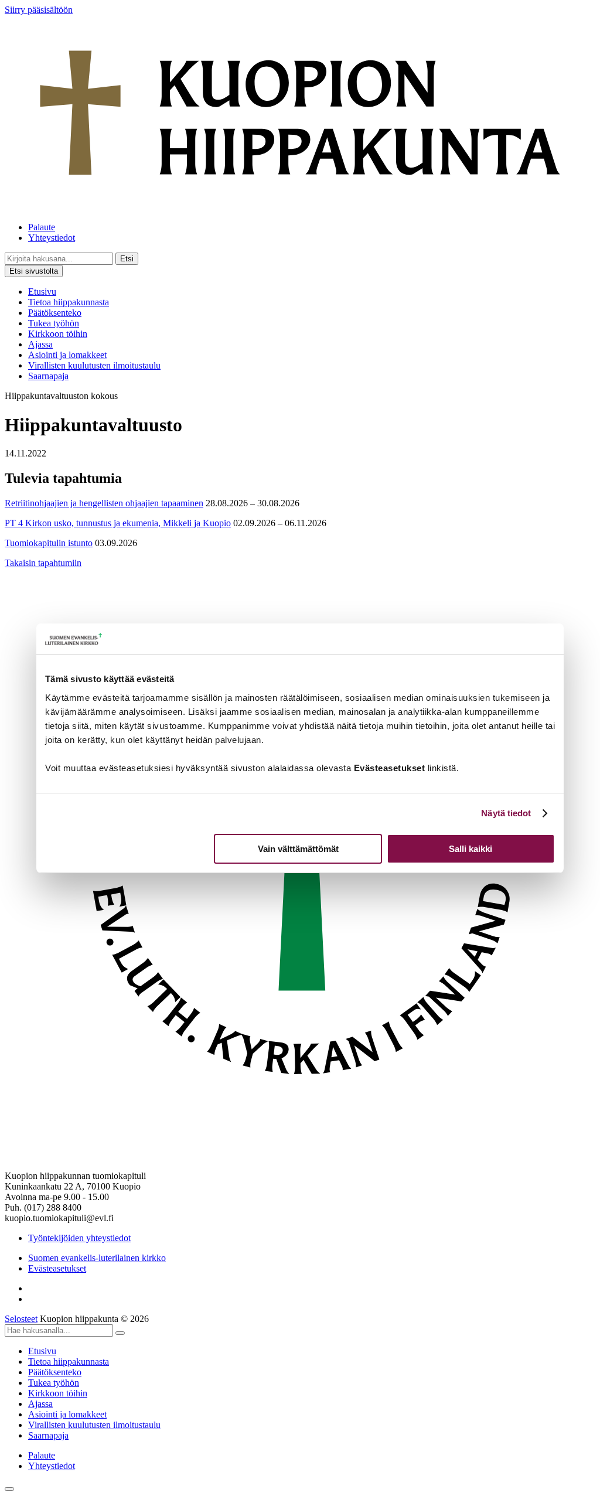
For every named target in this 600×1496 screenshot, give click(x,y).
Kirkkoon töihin (57, 334)
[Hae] (120, 1333)
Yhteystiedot (51, 238)
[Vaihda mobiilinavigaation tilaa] (9, 1489)
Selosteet (21, 1319)
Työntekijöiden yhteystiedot (79, 1238)
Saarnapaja (48, 376)
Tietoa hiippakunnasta (68, 302)
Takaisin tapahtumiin (43, 563)
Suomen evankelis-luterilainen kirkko (97, 1258)
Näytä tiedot (506, 813)
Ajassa (40, 344)
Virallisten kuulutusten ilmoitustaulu (94, 365)
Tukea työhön (53, 323)
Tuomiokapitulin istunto (49, 543)
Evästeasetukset (57, 1268)
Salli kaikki (470, 849)
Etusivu (42, 292)
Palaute (41, 227)
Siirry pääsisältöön (39, 10)
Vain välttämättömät (298, 849)
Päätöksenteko (54, 313)
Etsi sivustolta (33, 271)
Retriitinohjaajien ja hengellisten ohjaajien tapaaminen (104, 503)
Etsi (127, 258)
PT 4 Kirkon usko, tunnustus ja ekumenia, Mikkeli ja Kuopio (118, 523)
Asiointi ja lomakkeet (67, 355)
